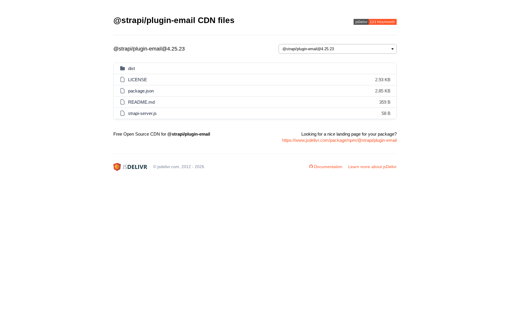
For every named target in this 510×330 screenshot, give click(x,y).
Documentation (328, 166)
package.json (141, 90)
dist (131, 68)
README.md (141, 102)
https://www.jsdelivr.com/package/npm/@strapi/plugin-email (339, 140)
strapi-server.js (142, 113)
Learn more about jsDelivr (372, 166)
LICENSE (137, 79)
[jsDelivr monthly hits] (375, 22)
